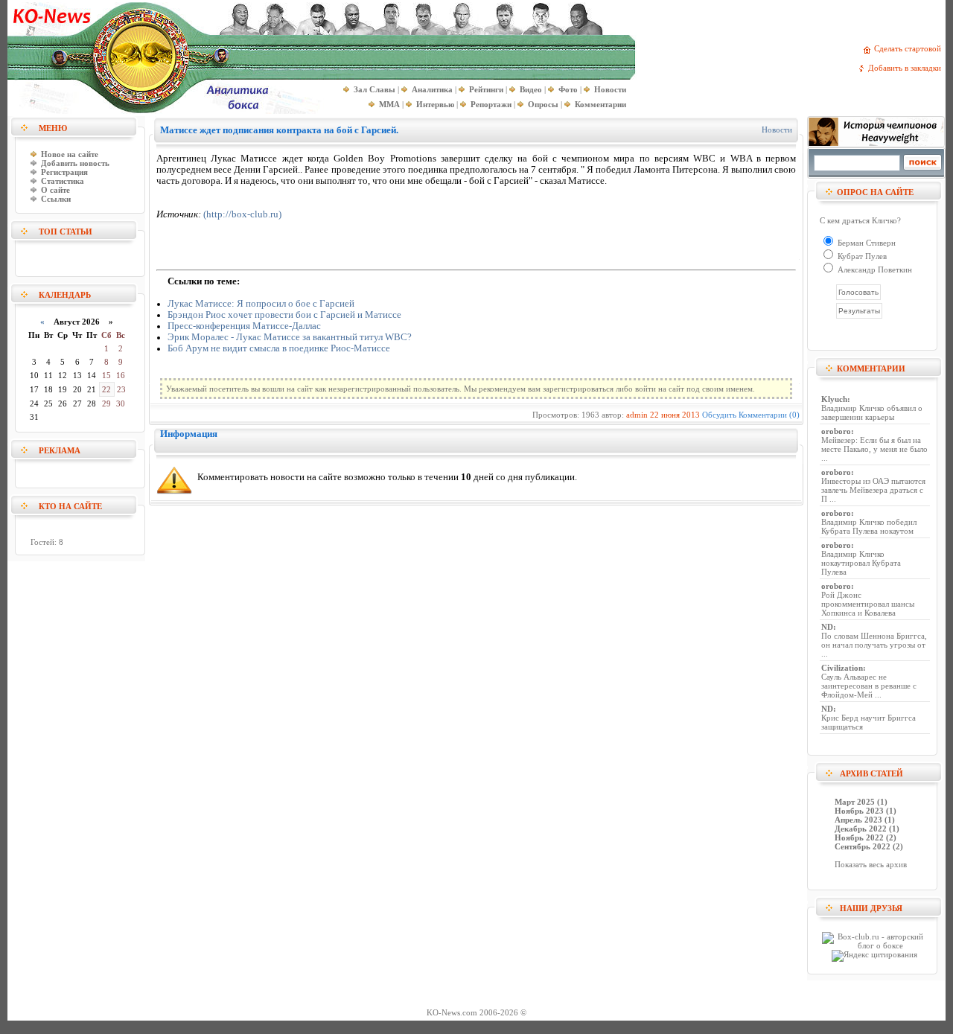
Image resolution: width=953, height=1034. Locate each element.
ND (827, 626)
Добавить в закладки (907, 67)
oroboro (836, 431)
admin (637, 414)
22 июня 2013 (675, 414)
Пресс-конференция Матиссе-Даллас (244, 326)
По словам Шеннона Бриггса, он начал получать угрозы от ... (874, 644)
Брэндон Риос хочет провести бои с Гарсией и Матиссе (284, 315)
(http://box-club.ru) (242, 214)
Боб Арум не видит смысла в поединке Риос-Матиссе (279, 348)
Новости (777, 129)
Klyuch (834, 399)
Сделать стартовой (910, 48)
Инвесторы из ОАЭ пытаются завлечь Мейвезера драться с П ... (873, 489)
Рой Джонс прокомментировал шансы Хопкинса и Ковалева (867, 603)
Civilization (842, 667)
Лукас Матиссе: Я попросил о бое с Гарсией (261, 304)
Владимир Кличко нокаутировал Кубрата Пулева (861, 562)
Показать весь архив (871, 864)
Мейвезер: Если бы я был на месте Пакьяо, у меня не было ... (874, 448)
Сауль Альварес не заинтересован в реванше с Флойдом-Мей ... (869, 685)
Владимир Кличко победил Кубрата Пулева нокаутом (869, 526)
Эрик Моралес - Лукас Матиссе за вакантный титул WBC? (290, 337)
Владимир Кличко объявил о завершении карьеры (871, 412)
